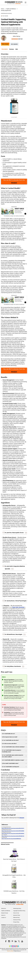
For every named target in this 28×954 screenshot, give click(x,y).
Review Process (4, 913)
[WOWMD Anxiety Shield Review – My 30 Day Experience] (14, 889)
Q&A (16, 49)
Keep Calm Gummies (18, 607)
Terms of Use (16, 913)
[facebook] (6, 941)
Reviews (11, 49)
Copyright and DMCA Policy (19, 910)
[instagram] (9, 941)
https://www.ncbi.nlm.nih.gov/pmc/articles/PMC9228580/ (13, 830)
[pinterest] (12, 941)
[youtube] (22, 941)
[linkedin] (16, 941)
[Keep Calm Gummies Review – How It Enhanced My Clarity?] (14, 857)
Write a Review (5, 44)
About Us (3, 915)
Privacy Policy (16, 922)
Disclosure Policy (17, 919)
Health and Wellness (11, 8)
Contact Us (3, 917)
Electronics (3, 908)
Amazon (14, 183)
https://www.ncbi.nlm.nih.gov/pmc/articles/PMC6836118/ (13, 836)
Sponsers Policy (16, 915)
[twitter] (19, 941)
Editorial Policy (16, 917)
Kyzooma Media (10, 951)
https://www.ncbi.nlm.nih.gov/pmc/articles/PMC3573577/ (13, 828)
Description (5, 49)
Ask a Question (14, 44)
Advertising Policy (17, 908)
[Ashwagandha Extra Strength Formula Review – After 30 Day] (14, 873)
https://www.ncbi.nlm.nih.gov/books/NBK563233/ (11, 838)
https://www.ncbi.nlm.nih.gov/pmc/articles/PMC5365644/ (13, 833)
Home (2, 8)
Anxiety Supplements (6, 10)
